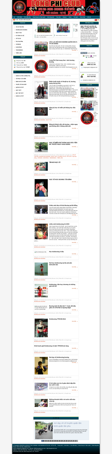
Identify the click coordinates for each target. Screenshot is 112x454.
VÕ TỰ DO (18, 38)
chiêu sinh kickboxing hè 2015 (59, 224)
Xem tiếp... (74, 50)
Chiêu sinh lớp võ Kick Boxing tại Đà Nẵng (63, 205)
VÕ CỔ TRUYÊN (20, 27)
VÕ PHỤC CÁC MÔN (21, 78)
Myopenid (91, 57)
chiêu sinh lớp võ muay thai (61, 35)
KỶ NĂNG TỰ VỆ (20, 35)
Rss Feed (98, 19)
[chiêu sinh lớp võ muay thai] (63, 32)
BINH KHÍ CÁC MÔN (21, 81)
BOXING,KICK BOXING (21, 29)
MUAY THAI (19, 32)
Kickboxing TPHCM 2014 (57, 319)
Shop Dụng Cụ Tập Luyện (84, 445)
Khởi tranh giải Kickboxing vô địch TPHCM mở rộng (51, 346)
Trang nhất (60, 445)
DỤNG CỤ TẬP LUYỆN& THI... (23, 75)
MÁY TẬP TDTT (19, 93)
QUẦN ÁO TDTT (20, 87)
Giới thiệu (66, 445)
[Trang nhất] (14, 17)
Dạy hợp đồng (19, 41)
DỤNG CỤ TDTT (20, 96)
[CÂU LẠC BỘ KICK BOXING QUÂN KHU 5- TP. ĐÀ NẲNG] (43, 32)
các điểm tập (56, 418)
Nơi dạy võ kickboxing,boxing (59, 357)
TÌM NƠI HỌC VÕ (54, 162)
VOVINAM (18, 44)
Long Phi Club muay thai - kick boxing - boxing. (96, 117)
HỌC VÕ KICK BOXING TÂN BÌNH (60, 179)
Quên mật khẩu (91, 53)
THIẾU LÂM (19, 53)
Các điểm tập (73, 445)
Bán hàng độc (95, 445)
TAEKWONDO (19, 50)
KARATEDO (19, 47)
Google (87, 55)
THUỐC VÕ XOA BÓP (21, 84)
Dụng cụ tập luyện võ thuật (22, 71)
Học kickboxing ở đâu (56, 251)
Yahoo (95, 55)
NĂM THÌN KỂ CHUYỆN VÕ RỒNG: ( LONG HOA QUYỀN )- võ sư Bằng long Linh (89, 27)
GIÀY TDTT (18, 90)
